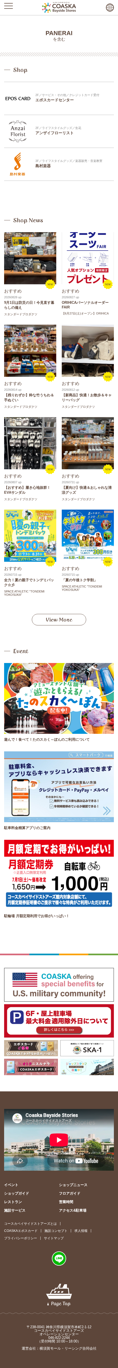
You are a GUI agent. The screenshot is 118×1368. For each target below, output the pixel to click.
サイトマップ (54, 1238)
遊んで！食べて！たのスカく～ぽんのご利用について (47, 739)
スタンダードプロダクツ (20, 314)
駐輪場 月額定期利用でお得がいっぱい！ (36, 916)
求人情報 (81, 1231)
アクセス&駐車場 (72, 1210)
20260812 (68, 389)
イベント (11, 1185)
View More (59, 619)
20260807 (10, 482)
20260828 (10, 297)
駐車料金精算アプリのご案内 (27, 828)
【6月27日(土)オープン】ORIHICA (85, 313)
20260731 (68, 482)
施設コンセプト (56, 1231)
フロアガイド (69, 1193)
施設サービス (15, 1210)
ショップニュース (73, 1185)
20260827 (68, 297)
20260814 (10, 389)
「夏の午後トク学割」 (79, 580)
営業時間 (66, 1202)
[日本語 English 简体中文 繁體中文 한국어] (110, 8)
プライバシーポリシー (20, 1238)
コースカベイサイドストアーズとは (30, 1224)
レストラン (13, 1202)
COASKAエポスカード (21, 1231)
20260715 (10, 574)
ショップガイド (16, 1193)
